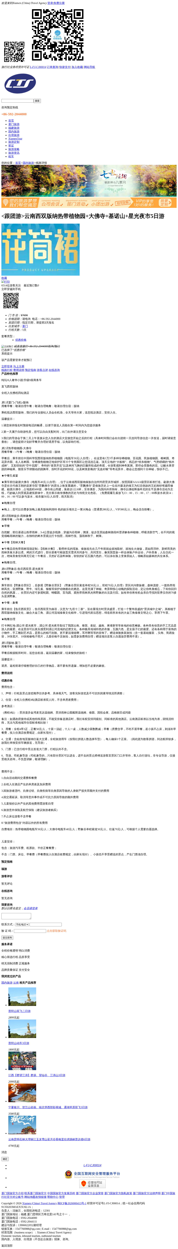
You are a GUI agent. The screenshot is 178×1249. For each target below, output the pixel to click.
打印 (7, 281)
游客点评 (42, 370)
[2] (89, 206)
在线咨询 (54, 370)
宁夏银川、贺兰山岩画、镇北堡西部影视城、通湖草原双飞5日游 (48, 1107)
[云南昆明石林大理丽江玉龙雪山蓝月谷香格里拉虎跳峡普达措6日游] (22, 1133)
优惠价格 (20, 339)
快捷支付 (64, 67)
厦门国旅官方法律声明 (147, 1193)
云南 (16, 982)
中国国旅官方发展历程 (61, 1193)
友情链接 (41, 1196)
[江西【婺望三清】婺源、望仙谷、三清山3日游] (22, 1069)
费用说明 (18, 370)
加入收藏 (77, 67)
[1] (89, 195)
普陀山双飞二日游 (19, 1011)
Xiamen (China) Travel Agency (39, 1203)
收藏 (4, 277)
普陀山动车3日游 (18, 1043)
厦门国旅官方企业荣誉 (90, 1193)
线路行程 (7, 370)
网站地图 (29, 1196)
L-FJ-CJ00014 (38, 67)
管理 (62, 1196)
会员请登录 (31, 908)
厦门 (25, 326)
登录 (50, 3)
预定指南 (30, 370)
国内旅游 (28, 162)
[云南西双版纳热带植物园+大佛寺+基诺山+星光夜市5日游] (40, 274)
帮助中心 (52, 1196)
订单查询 (52, 67)
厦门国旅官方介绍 (12, 1193)
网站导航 (89, 67)
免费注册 (59, 3)
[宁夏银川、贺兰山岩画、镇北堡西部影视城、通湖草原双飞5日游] (22, 1101)
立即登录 (7, 366)
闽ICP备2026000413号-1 (72, 1203)
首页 (18, 162)
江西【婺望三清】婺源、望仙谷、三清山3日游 (36, 1075)
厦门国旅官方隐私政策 (118, 1193)
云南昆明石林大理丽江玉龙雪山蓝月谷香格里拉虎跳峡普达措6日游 (49, 1139)
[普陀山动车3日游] (22, 1037)
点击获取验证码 (56, 930)
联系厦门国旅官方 (35, 1193)
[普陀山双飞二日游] (22, 1005)
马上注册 (18, 366)
